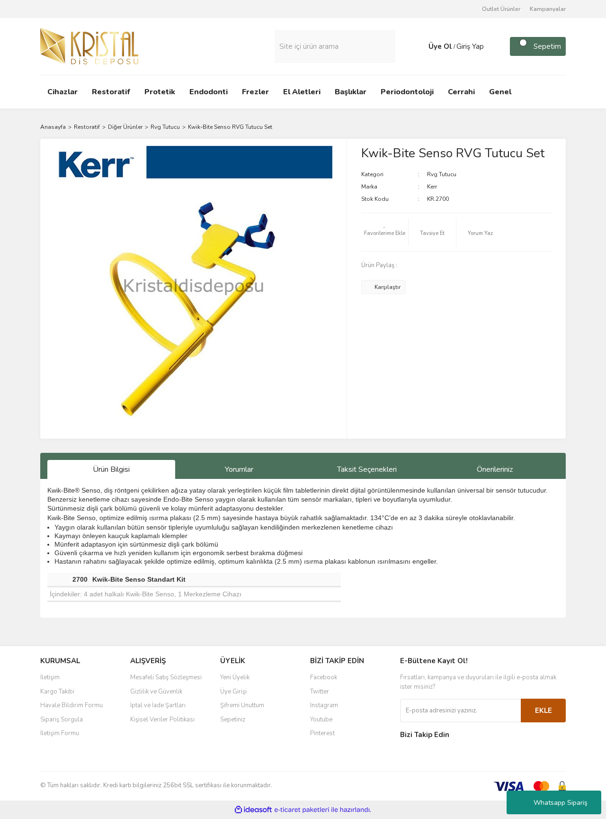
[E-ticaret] (302, 809)
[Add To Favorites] (385, 232)
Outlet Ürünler (501, 9)
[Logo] (89, 46)
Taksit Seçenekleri (367, 469)
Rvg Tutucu (441, 174)
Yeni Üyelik (235, 677)
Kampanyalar (548, 9)
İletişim (50, 677)
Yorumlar (239, 469)
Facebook (323, 677)
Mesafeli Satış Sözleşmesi (166, 677)
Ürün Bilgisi (111, 469)
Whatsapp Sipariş (561, 802)
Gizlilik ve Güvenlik (156, 691)
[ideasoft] (253, 809)
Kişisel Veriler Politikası (162, 719)
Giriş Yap (470, 46)
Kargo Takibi (57, 691)
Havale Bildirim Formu (71, 705)
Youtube (321, 719)
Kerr (432, 186)
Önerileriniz (495, 469)
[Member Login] (419, 46)
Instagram (324, 705)
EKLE (543, 710)
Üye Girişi (233, 691)
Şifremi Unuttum (242, 705)
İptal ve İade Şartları (158, 705)
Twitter (319, 691)
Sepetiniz (232, 719)
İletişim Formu (59, 733)
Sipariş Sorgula (61, 719)
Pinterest (322, 733)
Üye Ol (440, 46)
